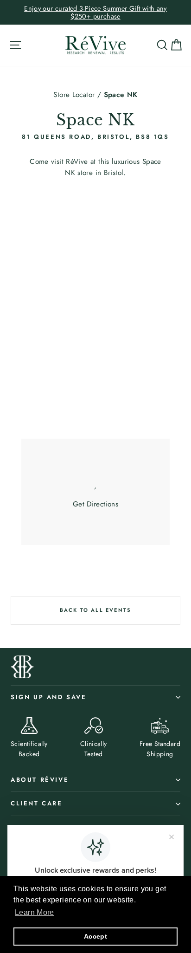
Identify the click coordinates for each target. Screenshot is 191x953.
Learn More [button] (34, 912)
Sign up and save (49, 697)
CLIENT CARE (37, 803)
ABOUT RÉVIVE (40, 779)
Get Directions (95, 504)
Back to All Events (96, 610)
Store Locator (74, 95)
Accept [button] (95, 936)
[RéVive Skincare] (95, 45)
